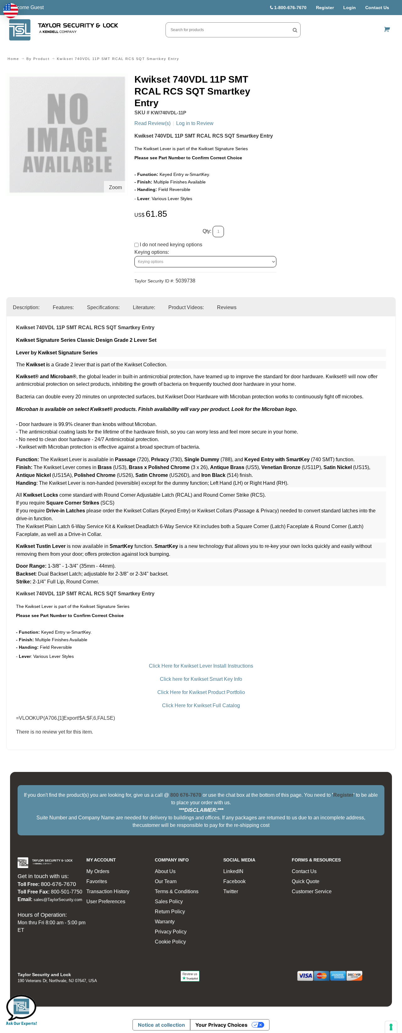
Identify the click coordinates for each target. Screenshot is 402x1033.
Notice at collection (161, 1025)
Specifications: (103, 307)
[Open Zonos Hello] (10, 10)
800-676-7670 (58, 884)
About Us (165, 871)
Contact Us (377, 7)
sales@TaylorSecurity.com (58, 899)
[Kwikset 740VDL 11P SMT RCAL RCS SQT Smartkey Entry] (67, 77)
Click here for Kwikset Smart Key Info (201, 679)
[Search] (295, 29)
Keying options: (151, 252)
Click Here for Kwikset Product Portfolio (201, 692)
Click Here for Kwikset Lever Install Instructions (201, 666)
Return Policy (170, 911)
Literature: (144, 307)
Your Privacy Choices (221, 1025)
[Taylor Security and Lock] (63, 29)
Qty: (207, 231)
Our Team (166, 881)
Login (349, 7)
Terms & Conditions (176, 891)
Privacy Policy (171, 931)
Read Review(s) (152, 123)
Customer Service (312, 891)
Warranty (165, 921)
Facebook (234, 881)
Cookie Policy (170, 941)
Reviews (226, 307)
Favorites (96, 881)
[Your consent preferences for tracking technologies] (391, 1027)
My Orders (97, 871)
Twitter (230, 891)
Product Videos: (186, 307)
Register (325, 7)
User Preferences (105, 901)
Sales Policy (169, 901)
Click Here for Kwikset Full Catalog (201, 705)
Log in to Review (195, 123)
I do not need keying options (170, 244)
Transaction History (107, 891)
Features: (63, 307)
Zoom (115, 187)
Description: (26, 307)
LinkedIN (233, 871)
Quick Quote (305, 881)
